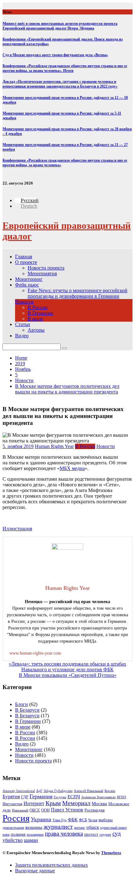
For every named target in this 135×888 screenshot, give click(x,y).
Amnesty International (19, 791)
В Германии (40, 313)
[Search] (64, 348)
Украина (41, 819)
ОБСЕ (35, 810)
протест (91, 834)
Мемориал (76, 803)
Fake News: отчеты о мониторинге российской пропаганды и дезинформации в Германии (77, 293)
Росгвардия (94, 810)
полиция (18, 834)
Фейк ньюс (27, 284)
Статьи (22, 324)
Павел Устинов (67, 810)
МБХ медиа (72, 468)
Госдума (60, 797)
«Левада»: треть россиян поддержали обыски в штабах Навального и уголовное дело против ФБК (67, 666)
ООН (45, 810)
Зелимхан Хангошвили (98, 797)
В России (38, 307)
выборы (106, 819)
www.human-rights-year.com (35, 653)
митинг (79, 827)
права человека (64, 833)
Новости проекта (46, 267)
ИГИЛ (121, 797)
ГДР (24, 796)
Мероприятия (42, 273)
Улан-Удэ (59, 820)
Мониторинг (29, 279)
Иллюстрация (17, 528)
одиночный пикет (113, 827)
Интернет (34, 803)
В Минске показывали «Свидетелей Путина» (67, 675)
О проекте (26, 262)
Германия (41, 796)
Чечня (92, 820)
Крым (53, 803)
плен (6, 834)
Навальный (20, 810)
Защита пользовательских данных (51, 865)
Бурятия (11, 797)
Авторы (36, 330)
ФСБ (83, 819)
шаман (31, 840)
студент (105, 834)
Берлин (110, 791)
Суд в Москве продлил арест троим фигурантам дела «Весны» (55, 55)
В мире (35, 318)
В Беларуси (27, 710)
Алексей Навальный (88, 791)
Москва (99, 803)
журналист (58, 826)
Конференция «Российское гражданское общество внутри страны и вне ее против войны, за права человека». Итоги (65, 68)
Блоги (21, 704)
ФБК (73, 819)
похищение (35, 834)
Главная (23, 256)
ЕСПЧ (74, 796)
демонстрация (13, 827)
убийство (13, 840)
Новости (24, 301)
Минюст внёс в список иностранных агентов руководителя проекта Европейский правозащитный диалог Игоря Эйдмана (60, 25)
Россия (16, 818)
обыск (92, 827)
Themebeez (111, 852)
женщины (33, 827)
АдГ (39, 791)
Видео (22, 335)
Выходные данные (35, 870)
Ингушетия (12, 803)
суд (116, 833)
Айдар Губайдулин (58, 791)
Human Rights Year (54, 446)
